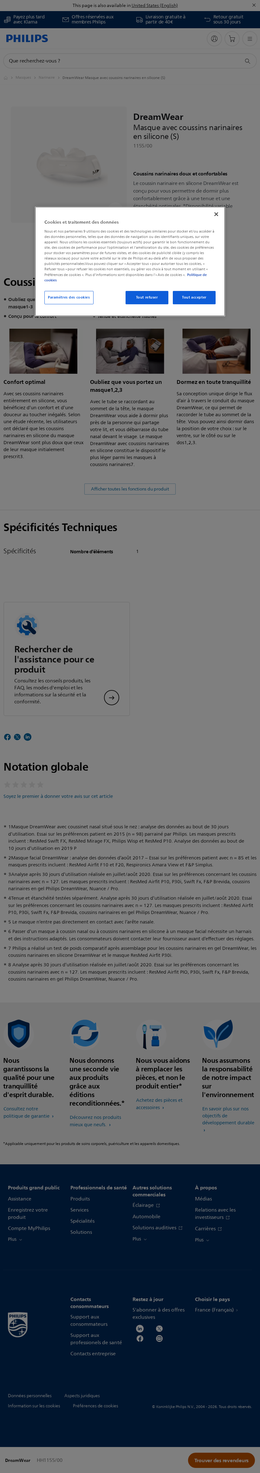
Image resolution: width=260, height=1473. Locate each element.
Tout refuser (147, 297)
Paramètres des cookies (69, 297)
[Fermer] (216, 214)
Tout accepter (194, 297)
